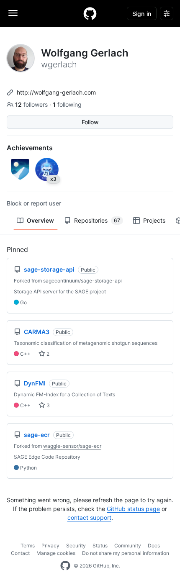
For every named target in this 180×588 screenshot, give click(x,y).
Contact (20, 553)
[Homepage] (90, 13)
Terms (28, 545)
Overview (40, 220)
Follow (90, 122)
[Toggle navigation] (13, 13)
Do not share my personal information (125, 553)
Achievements (30, 148)
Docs (154, 545)
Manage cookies (55, 553)
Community (127, 545)
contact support (89, 517)
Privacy (50, 545)
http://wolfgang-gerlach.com (56, 92)
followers (32, 104)
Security (76, 545)
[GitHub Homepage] (65, 565)
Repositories (97, 220)
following (67, 104)
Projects (154, 220)
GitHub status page (133, 508)
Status (100, 545)
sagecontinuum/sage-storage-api (82, 280)
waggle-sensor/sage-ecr (72, 446)
